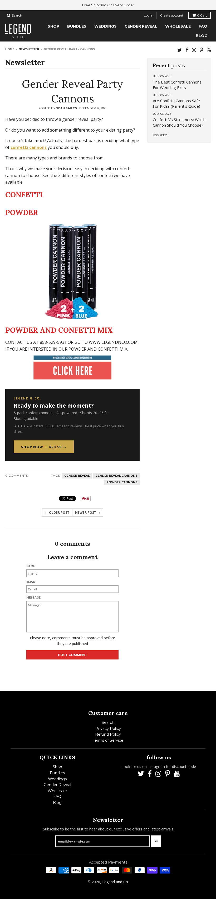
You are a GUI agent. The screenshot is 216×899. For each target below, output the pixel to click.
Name (30, 566)
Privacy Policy (108, 728)
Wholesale (57, 790)
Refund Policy (108, 734)
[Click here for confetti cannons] (72, 367)
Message (33, 597)
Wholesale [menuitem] (178, 26)
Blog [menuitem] (201, 35)
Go (156, 841)
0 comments (16, 475)
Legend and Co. (115, 881)
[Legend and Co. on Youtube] (209, 50)
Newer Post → (87, 512)
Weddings (57, 779)
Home (9, 49)
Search (108, 722)
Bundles (57, 773)
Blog (57, 802)
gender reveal (77, 475)
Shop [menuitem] (53, 26)
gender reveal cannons (116, 475)
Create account (171, 15)
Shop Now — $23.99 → (43, 446)
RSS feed (160, 135)
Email (30, 582)
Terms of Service (108, 740)
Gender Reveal (57, 784)
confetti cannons (29, 147)
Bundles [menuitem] (76, 26)
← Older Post (57, 512)
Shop (57, 767)
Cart (202, 15)
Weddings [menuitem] (105, 26)
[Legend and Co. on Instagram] (194, 50)
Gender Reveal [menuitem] (141, 26)
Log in (148, 15)
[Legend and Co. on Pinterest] (201, 50)
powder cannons (122, 482)
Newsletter (29, 49)
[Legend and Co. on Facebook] (186, 50)
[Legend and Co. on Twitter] (179, 50)
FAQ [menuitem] (203, 26)
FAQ (57, 796)
